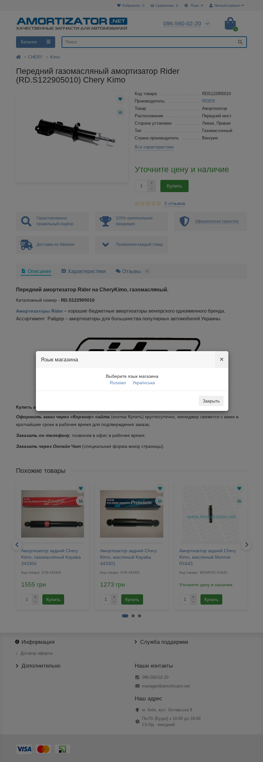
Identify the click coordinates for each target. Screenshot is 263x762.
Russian (118, 382)
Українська (143, 382)
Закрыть (211, 400)
